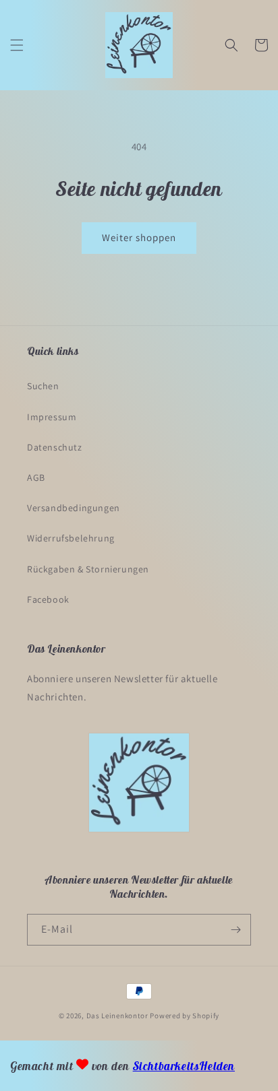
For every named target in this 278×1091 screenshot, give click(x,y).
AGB (36, 477)
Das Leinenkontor (117, 1015)
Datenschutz (54, 447)
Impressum (51, 417)
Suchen (43, 386)
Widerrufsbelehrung (71, 538)
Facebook (48, 599)
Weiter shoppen (139, 237)
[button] (17, 45)
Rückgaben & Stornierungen (88, 569)
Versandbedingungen (73, 508)
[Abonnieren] (235, 930)
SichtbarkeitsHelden (184, 1066)
